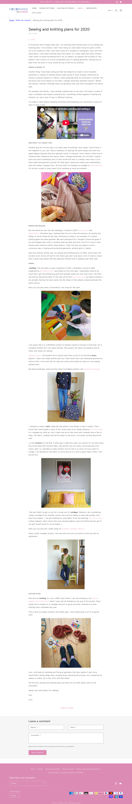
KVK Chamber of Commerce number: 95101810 (66, 773)
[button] (66, 8)
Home (11, 20)
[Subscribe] (44, 783)
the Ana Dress (96, 429)
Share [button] (33, 39)
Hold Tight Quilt (79, 277)
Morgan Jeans (35, 355)
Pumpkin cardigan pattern (73, 529)
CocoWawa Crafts (62, 803)
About (33, 769)
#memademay (96, 165)
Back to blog (67, 708)
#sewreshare (34, 233)
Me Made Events (47, 271)
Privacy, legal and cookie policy (88, 769)
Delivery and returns (52, 769)
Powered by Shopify (74, 803)
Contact (40, 769)
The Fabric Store (96, 518)
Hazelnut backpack (92, 369)
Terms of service (68, 769)
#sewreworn (83, 230)
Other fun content (23, 20)
